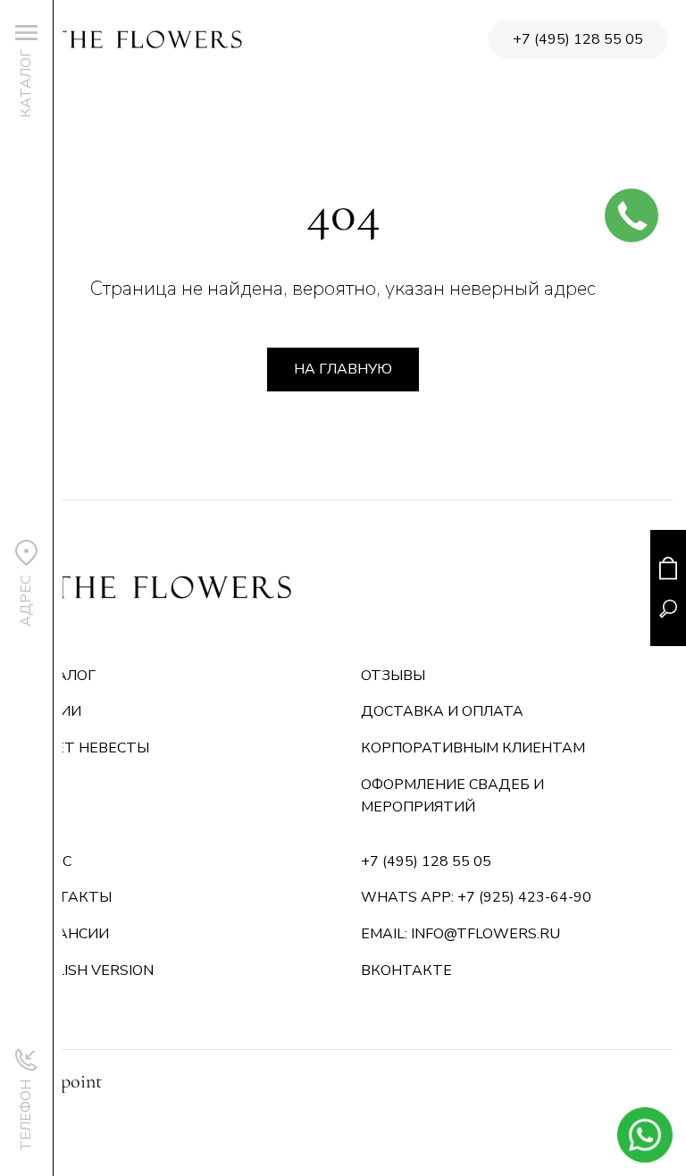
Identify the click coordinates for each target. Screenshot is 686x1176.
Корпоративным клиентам (473, 748)
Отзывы (393, 675)
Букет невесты (88, 748)
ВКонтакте (406, 970)
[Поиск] (668, 608)
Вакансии (68, 934)
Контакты (69, 897)
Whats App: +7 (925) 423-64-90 (476, 897)
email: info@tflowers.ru (460, 934)
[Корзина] (668, 568)
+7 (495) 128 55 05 (578, 39)
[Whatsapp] (645, 1135)
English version (90, 970)
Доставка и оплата (442, 711)
